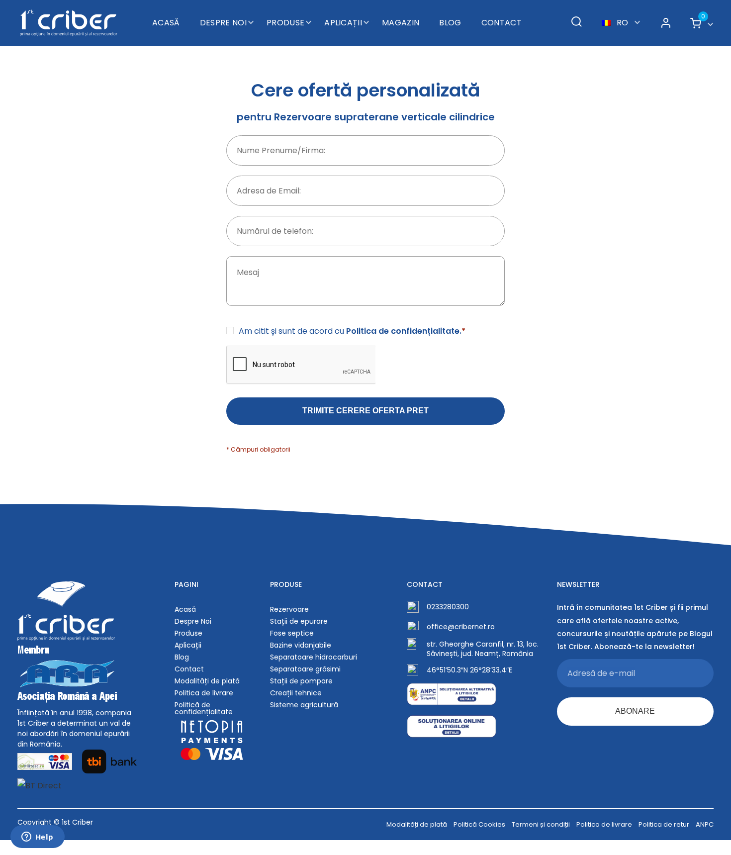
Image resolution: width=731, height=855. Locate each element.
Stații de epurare (299, 621)
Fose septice (292, 633)
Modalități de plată (207, 680)
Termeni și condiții (541, 824)
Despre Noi (223, 22)
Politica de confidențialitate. (405, 331)
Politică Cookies (479, 824)
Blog (450, 22)
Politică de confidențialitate (204, 708)
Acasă (166, 22)
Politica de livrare (204, 692)
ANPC (705, 824)
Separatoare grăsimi (305, 668)
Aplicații (343, 22)
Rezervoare (289, 609)
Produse (285, 22)
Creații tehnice (296, 692)
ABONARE (635, 711)
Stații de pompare (301, 680)
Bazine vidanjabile (300, 645)
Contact (501, 22)
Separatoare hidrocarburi (313, 657)
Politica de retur (664, 824)
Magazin (400, 22)
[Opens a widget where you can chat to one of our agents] (37, 837)
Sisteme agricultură (304, 704)
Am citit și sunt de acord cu (352, 331)
